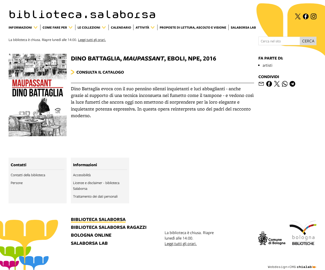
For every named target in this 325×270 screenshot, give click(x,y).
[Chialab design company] (292, 263)
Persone (17, 182)
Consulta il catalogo (100, 72)
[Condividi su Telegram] (292, 84)
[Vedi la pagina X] (298, 16)
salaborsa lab (89, 243)
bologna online (91, 235)
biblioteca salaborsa (98, 219)
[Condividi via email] (261, 84)
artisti (267, 65)
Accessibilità (82, 174)
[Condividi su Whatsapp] (285, 84)
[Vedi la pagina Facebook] (306, 16)
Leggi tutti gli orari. (92, 39)
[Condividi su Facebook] (269, 84)
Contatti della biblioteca (28, 174)
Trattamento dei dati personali (95, 196)
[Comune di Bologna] (271, 238)
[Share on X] (277, 84)
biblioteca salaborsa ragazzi (109, 227)
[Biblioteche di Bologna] (303, 233)
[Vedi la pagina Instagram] (313, 16)
